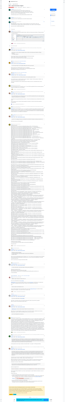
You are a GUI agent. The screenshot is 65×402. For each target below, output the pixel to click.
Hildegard (12, 62)
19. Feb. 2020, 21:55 (17, 85)
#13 (44, 249)
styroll (13, 304)
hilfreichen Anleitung (38, 376)
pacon (12, 85)
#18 (44, 317)
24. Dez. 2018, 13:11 (18, 9)
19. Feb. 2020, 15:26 (18, 62)
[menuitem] (64, 0)
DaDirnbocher (12, 73)
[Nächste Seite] (37, 397)
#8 (44, 85)
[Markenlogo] (9, 1)
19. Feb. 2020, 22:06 (19, 92)
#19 (44, 335)
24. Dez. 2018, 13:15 (18, 17)
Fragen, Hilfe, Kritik (11, 7)
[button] (1, 399)
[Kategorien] (1, 2)
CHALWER (12, 9)
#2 (44, 17)
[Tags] (1, 5)
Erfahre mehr (22, 400)
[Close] (44, 387)
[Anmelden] (64, 0)
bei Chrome (31, 282)
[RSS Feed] (30, 7)
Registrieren (11, 394)
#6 (44, 62)
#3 (44, 21)
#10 (44, 107)
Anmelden (14, 394)
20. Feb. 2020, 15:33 (17, 317)
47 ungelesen (52, 21)
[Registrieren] (64, 2)
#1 (44, 9)
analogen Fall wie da (33, 288)
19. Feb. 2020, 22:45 (19, 249)
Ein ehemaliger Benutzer (15, 275)
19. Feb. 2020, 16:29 (19, 73)
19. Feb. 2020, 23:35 (19, 305)
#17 (44, 305)
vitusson (12, 335)
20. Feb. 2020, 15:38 (18, 335)
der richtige (22, 280)
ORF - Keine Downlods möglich (20, 50)
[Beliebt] (1, 6)
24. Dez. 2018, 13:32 (18, 21)
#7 (44, 73)
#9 (44, 92)
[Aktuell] (1, 3)
